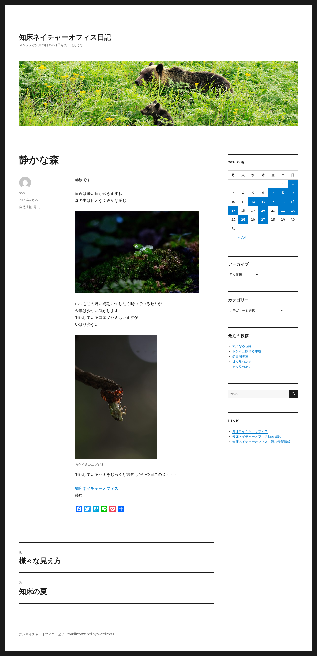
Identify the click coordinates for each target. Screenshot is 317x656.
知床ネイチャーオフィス (96, 488)
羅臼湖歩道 (240, 356)
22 (283, 211)
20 (263, 211)
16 (293, 202)
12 (253, 202)
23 (293, 211)
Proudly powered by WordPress (89, 634)
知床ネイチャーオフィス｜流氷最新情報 (261, 442)
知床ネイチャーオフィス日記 (65, 37)
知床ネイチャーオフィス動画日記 (256, 436)
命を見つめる (242, 367)
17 (233, 211)
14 (273, 202)
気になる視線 (242, 346)
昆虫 (36, 207)
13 (263, 202)
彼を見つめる (242, 362)
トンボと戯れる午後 (246, 351)
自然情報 (25, 207)
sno (22, 193)
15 (283, 202)
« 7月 (242, 237)
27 (263, 219)
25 (243, 219)
